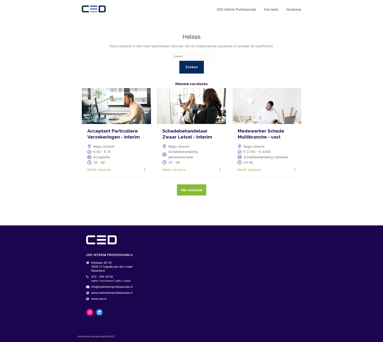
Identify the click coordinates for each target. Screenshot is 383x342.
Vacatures (293, 9)
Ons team (271, 9)
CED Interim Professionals (236, 9)
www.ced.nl (98, 298)
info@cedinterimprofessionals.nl (111, 286)
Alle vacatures (191, 190)
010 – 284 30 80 (102, 276)
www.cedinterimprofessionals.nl (111, 292)
